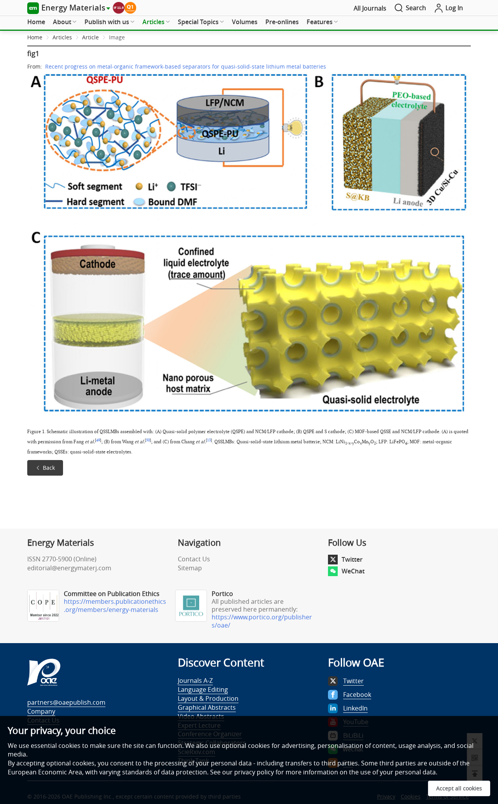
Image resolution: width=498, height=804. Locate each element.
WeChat (353, 571)
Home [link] (34, 37)
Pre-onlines (282, 22)
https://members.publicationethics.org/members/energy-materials (115, 605)
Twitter (352, 559)
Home (36, 22)
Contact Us (194, 559)
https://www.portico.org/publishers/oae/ (262, 621)
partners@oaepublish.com (66, 702)
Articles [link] (62, 37)
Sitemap (190, 568)
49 (98, 440)
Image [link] (117, 37)
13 (209, 440)
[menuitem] (36, 22)
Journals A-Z (195, 680)
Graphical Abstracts (207, 707)
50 (148, 440)
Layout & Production (208, 698)
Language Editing (203, 689)
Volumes (245, 22)
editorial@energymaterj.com (69, 568)
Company (41, 711)
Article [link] (90, 37)
